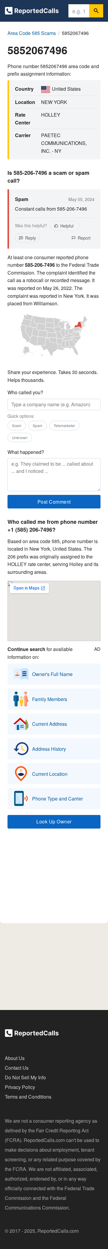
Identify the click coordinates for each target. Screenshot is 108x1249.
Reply (30, 238)
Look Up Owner (54, 821)
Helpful (67, 226)
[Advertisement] (54, 878)
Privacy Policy (20, 1087)
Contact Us (16, 1067)
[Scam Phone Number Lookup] (32, 12)
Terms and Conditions (28, 1096)
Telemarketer (64, 425)
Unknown (20, 437)
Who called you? (25, 392)
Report (84, 238)
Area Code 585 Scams (32, 33)
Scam (16, 425)
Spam (37, 425)
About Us (15, 1058)
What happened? (26, 451)
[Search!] (96, 10)
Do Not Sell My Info (25, 1077)
